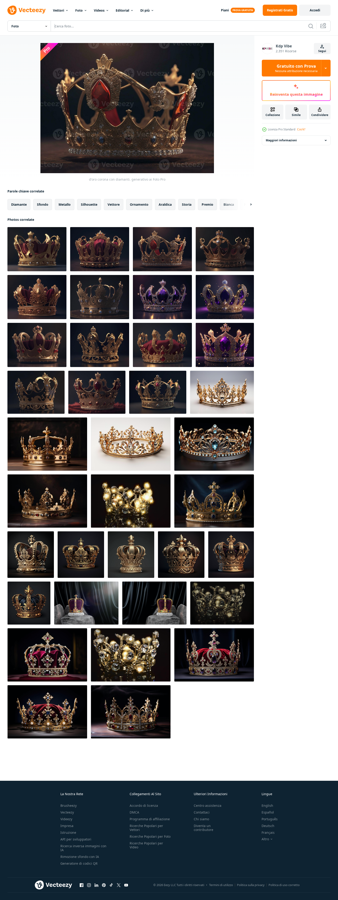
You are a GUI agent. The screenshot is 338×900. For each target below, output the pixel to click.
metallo (65, 204)
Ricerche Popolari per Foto (150, 836)
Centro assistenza (207, 805)
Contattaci (202, 812)
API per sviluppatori (75, 839)
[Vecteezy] (26, 10)
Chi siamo (201, 819)
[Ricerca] (311, 26)
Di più (145, 10)
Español (268, 812)
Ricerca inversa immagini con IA (83, 848)
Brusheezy (68, 805)
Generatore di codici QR (79, 863)
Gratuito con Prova (296, 68)
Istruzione (68, 832)
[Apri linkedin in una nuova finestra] (96, 885)
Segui (322, 51)
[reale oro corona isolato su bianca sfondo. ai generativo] (30, 554)
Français (268, 832)
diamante (19, 204)
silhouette (89, 204)
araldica (165, 204)
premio (207, 204)
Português (270, 819)
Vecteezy (67, 812)
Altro (265, 839)
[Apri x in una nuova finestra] (119, 885)
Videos (99, 10)
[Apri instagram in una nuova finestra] (89, 885)
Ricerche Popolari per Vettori (146, 828)
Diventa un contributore (203, 828)
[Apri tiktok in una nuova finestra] (111, 885)
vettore (114, 204)
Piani (225, 10)
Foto (79, 10)
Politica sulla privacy (251, 885)
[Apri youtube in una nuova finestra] (126, 885)
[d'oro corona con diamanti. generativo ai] (36, 249)
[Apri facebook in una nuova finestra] (81, 885)
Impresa (66, 826)
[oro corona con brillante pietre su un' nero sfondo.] (131, 501)
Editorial (122, 10)
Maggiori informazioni (281, 140)
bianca (228, 204)
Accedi (315, 10)
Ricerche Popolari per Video (146, 845)
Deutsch (268, 826)
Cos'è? (301, 129)
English (267, 805)
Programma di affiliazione (150, 819)
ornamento (139, 204)
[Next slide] (247, 204)
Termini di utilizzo (221, 885)
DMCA (134, 812)
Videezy (66, 819)
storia (186, 204)
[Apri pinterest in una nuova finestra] (104, 885)
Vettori (58, 10)
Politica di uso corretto (284, 885)
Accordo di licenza (144, 805)
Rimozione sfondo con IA (79, 856)
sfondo (42, 204)
